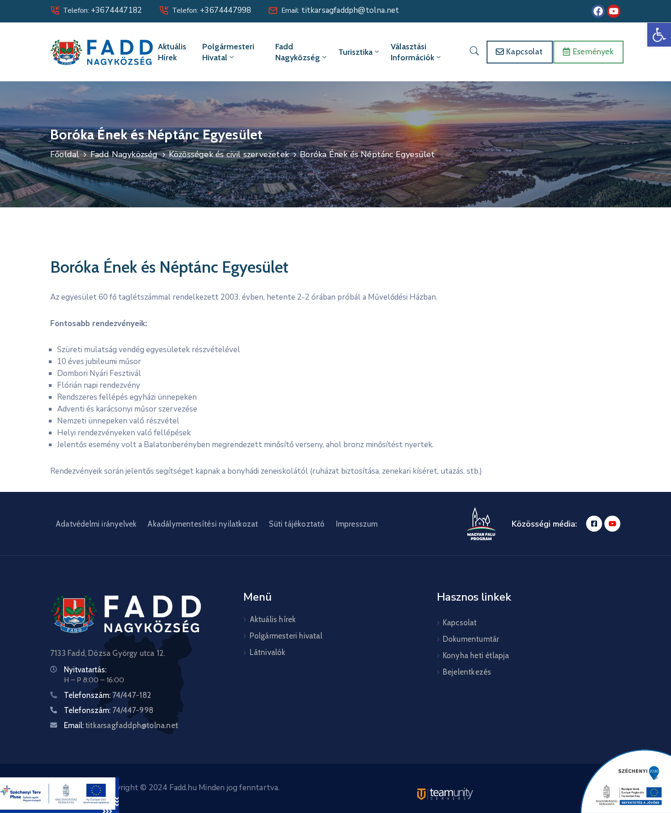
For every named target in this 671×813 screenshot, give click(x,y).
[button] (659, 35)
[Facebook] (598, 11)
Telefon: (102, 10)
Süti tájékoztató (297, 523)
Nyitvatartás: (85, 669)
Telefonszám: (107, 695)
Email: (340, 10)
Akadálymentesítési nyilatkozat (202, 523)
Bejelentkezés (467, 671)
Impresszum (357, 523)
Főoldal (64, 154)
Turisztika (355, 52)
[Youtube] (613, 11)
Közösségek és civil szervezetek (229, 154)
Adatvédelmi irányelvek (96, 523)
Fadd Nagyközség (297, 52)
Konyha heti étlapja (476, 655)
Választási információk (412, 52)
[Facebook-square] (594, 524)
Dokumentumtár (471, 639)
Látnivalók (268, 652)
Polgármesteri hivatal (228, 52)
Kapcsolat (460, 622)
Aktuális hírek (172, 52)
